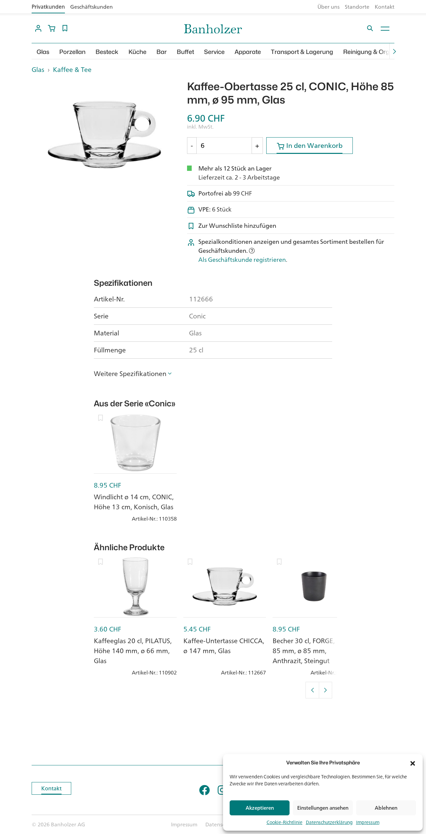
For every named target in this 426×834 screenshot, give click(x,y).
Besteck (107, 51)
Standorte (357, 6)
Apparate (248, 51)
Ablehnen (386, 807)
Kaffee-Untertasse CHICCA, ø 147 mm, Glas (223, 645)
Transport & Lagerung (302, 51)
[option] (104, 134)
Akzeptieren (260, 807)
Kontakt (384, 6)
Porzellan (72, 51)
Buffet (185, 51)
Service (214, 51)
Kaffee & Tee (72, 69)
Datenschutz (220, 824)
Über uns (328, 6)
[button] (412, 762)
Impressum (367, 822)
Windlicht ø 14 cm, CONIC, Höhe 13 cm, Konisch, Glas (134, 502)
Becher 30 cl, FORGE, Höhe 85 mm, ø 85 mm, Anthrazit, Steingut (313, 650)
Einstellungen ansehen (322, 807)
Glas (43, 51)
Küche (137, 51)
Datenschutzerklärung (329, 822)
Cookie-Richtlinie (285, 822)
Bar (161, 51)
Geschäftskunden (91, 6)
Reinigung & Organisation (379, 51)
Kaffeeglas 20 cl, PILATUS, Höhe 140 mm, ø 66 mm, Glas (133, 650)
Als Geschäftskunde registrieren (242, 259)
